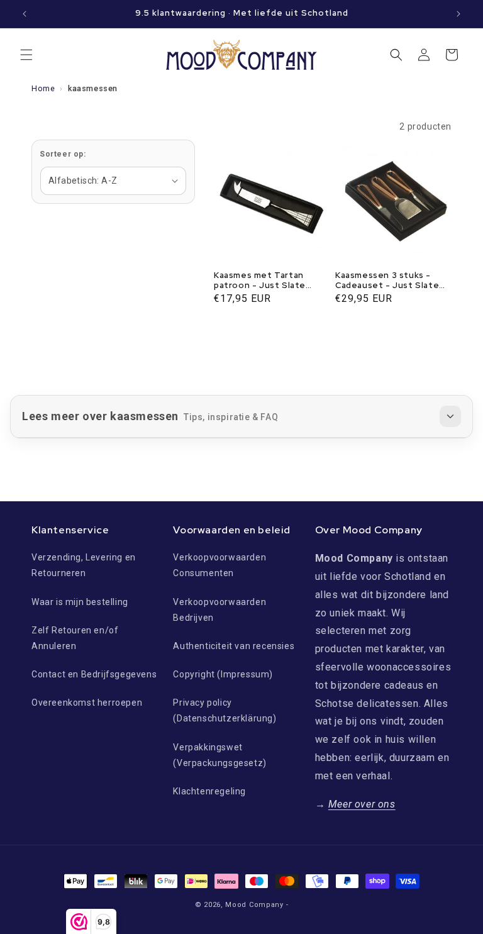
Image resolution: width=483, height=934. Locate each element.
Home (43, 88)
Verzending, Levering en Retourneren (83, 565)
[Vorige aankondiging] (24, 14)
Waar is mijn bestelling (79, 602)
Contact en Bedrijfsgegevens (94, 674)
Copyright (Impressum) (223, 674)
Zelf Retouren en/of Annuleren (74, 638)
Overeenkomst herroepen (86, 703)
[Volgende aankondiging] (458, 14)
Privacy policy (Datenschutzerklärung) (224, 710)
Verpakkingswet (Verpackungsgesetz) (219, 755)
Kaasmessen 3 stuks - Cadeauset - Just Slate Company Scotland (387, 281)
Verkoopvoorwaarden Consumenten (219, 565)
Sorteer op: (63, 154)
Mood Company (254, 905)
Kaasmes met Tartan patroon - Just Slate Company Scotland (260, 281)
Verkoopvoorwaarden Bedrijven (219, 610)
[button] (26, 55)
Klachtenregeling (209, 791)
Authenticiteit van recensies (233, 646)
